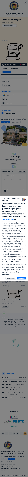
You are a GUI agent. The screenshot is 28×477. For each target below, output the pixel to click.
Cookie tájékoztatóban (8, 219)
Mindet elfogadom (21, 278)
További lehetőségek (11, 278)
